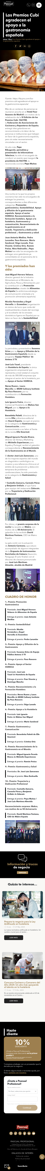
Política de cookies (22, 1156)
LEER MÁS (13, 938)
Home (5, 39)
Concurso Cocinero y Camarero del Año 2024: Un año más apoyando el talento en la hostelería (22, 985)
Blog (10, 39)
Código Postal (11, 1095)
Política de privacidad (22, 1158)
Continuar (27, 1108)
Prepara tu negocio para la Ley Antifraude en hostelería (19, 922)
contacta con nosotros (17, 1073)
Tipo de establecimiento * (14, 1087)
